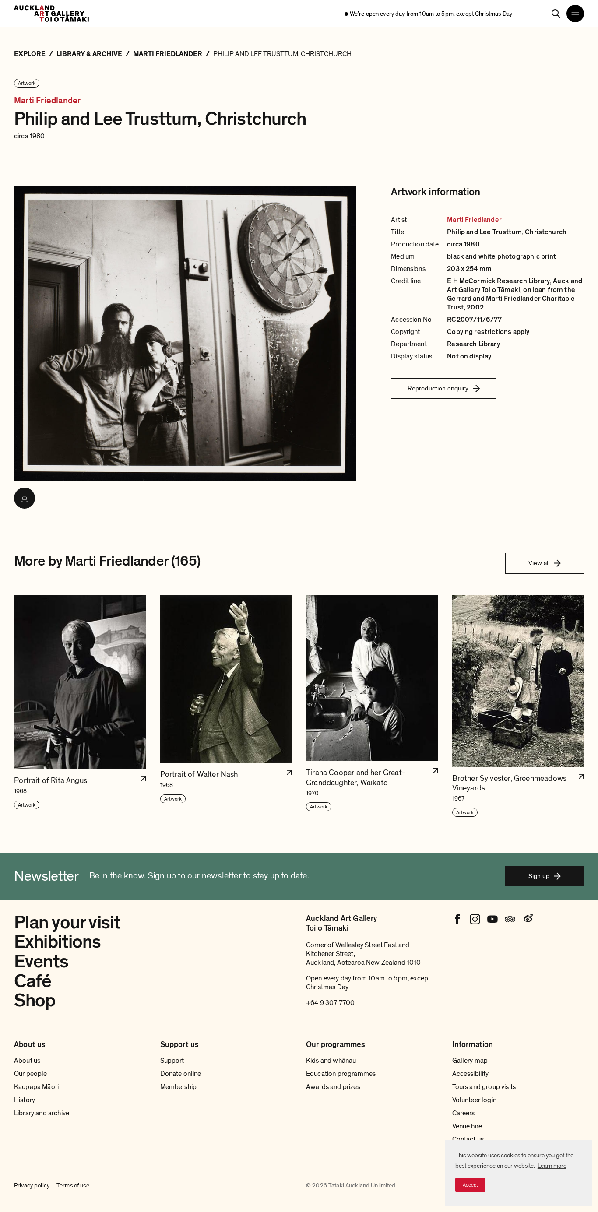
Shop (35, 1000)
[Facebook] (457, 919)
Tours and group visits (484, 1087)
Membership (178, 1087)
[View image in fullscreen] (24, 498)
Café (33, 981)
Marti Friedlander (47, 100)
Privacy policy (31, 1185)
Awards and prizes (333, 1087)
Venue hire (467, 1126)
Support (172, 1060)
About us (27, 1060)
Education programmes (341, 1074)
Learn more (552, 1166)
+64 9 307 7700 (330, 1003)
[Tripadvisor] (510, 919)
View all (538, 563)
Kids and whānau (331, 1060)
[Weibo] (527, 919)
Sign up (538, 875)
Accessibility (470, 1074)
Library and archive (41, 1113)
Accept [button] (470, 1184)
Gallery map (470, 1060)
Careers (463, 1113)
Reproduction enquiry (438, 388)
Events (41, 961)
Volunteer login (474, 1100)
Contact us (468, 1139)
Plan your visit (67, 922)
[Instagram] (475, 919)
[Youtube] (492, 919)
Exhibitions (57, 941)
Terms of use (72, 1185)
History (24, 1100)
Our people (30, 1074)
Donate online (180, 1074)
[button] (80, 706)
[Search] (556, 13)
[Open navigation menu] (575, 13)
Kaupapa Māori (36, 1087)
